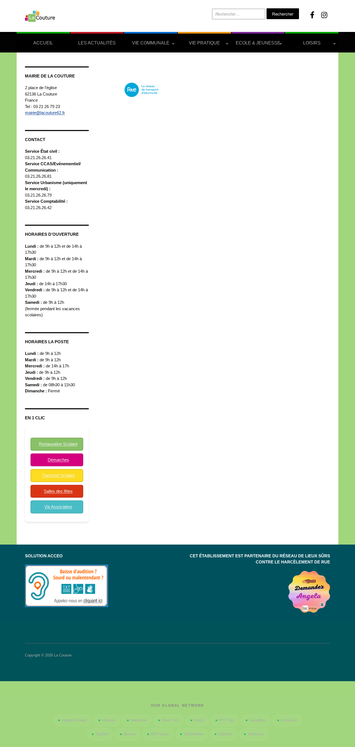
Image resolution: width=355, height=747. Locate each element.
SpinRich (225, 734)
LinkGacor (289, 720)
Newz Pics (170, 720)
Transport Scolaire (58, 475)
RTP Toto (226, 720)
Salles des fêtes (58, 491)
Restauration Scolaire (58, 444)
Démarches (58, 459)
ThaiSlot (101, 734)
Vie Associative (58, 506)
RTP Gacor (160, 734)
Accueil (43, 43)
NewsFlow (138, 720)
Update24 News (74, 720)
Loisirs (312, 43)
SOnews (108, 720)
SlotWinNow (193, 734)
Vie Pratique (204, 43)
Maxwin (129, 734)
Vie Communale (150, 43)
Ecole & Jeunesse (258, 43)
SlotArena (255, 734)
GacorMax (257, 720)
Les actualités (97, 43)
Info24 (199, 720)
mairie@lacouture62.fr (45, 112)
